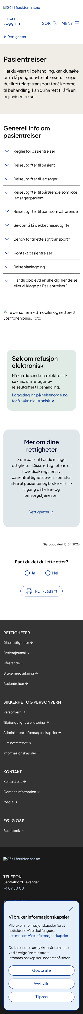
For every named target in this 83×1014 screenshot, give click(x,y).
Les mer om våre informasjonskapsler (38, 935)
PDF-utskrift (46, 591)
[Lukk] (70, 909)
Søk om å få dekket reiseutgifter (42, 225)
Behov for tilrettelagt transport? (42, 239)
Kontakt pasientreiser (33, 252)
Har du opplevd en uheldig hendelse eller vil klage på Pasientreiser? (45, 283)
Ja (33, 572)
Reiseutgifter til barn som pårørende (46, 211)
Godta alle (41, 970)
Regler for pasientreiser (34, 151)
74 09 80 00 (13, 888)
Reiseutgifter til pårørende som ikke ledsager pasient (45, 195)
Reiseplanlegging (29, 266)
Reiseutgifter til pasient (34, 164)
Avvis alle (41, 983)
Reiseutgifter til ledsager (35, 178)
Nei (55, 572)
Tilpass (42, 996)
